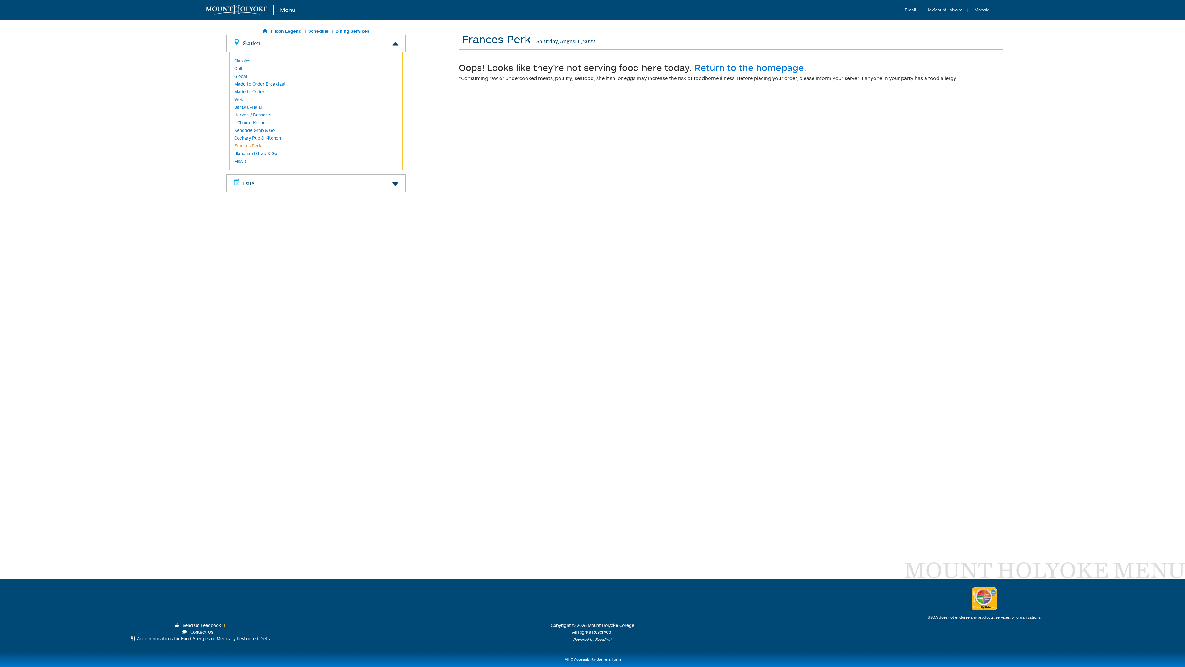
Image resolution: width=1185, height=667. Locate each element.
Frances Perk (247, 145)
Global (240, 76)
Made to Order (249, 91)
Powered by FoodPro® (592, 639)
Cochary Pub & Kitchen (257, 138)
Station (251, 43)
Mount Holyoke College (611, 625)
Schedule (318, 31)
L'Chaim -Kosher (250, 122)
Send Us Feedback (201, 625)
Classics (242, 60)
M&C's (240, 161)
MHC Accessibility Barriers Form (592, 659)
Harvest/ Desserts (252, 114)
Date (248, 183)
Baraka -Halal (248, 107)
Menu (287, 9)
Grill (238, 68)
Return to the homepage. (750, 67)
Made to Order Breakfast (260, 83)
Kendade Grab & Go (254, 130)
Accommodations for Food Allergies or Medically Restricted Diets (203, 638)
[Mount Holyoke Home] (240, 10)
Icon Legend (288, 31)
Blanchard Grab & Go (255, 153)
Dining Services (352, 31)
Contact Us (201, 632)
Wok (238, 99)
